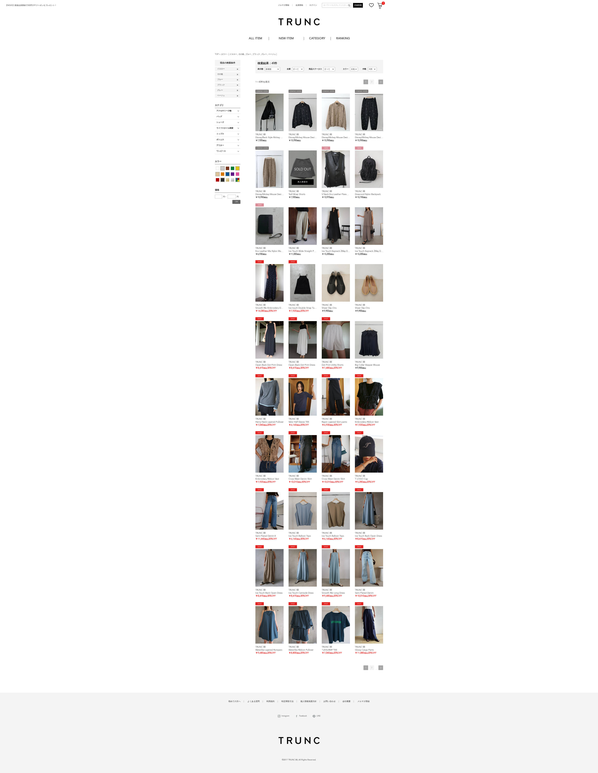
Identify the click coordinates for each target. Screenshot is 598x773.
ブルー (248, 54)
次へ (380, 82)
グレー (264, 54)
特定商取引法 (287, 701)
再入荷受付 (303, 182)
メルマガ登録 (283, 5)
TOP (217, 54)
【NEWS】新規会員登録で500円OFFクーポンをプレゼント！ (31, 5)
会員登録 (299, 5)
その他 (241, 54)
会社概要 (346, 701)
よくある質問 (253, 701)
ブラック (256, 54)
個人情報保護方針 (308, 701)
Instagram (285, 716)
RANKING (343, 38)
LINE (318, 716)
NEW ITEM (286, 38)
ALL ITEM (255, 38)
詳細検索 (358, 5)
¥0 (380, 8)
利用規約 (270, 701)
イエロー (233, 54)
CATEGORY (317, 38)
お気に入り (371, 5)
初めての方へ (234, 701)
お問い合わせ (329, 701)
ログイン (313, 5)
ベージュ (272, 54)
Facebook (303, 716)
